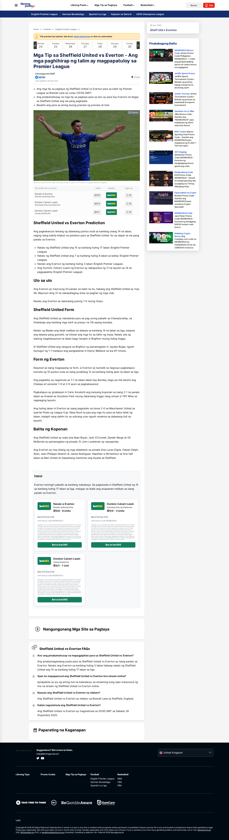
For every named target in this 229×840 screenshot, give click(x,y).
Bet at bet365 (60, 544)
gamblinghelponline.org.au (53, 832)
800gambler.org (27, 832)
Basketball (123, 774)
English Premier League (102, 778)
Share (137, 77)
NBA (119, 778)
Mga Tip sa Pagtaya (76, 774)
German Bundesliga (100, 782)
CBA (119, 782)
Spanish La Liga (99, 785)
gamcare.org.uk (204, 830)
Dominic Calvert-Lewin (47, 203)
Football (95, 774)
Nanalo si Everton (45, 195)
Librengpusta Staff (45, 73)
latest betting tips (82, 36)
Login (18, 820)
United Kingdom (173, 752)
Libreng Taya (22, 774)
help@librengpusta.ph (47, 753)
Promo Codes (48, 774)
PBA (119, 785)
